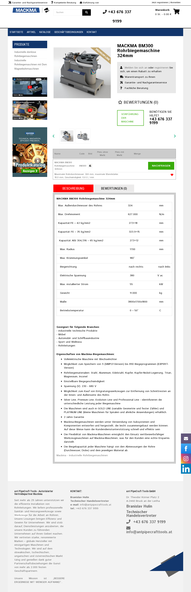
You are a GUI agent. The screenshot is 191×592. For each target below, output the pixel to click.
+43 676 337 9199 (160, 121)
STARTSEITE (16, 32)
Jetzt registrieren (160, 2)
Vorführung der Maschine (129, 118)
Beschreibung (73, 188)
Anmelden (175, 2)
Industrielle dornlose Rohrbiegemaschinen (25, 54)
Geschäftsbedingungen (68, 32)
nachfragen (161, 166)
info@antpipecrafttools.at (95, 505)
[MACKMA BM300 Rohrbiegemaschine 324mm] (82, 73)
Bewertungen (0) (140, 102)
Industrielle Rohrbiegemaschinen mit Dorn (30, 62)
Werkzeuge (21, 515)
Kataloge (45, 32)
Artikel (31, 32)
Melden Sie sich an (136, 68)
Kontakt (92, 32)
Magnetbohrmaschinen (26, 68)
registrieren (161, 68)
